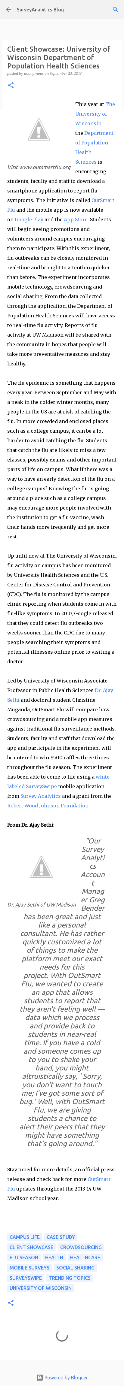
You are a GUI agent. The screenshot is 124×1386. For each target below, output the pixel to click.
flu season (24, 1257)
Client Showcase (31, 1247)
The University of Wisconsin (95, 113)
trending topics (70, 1278)
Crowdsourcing (81, 1247)
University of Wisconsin (41, 1288)
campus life (25, 1237)
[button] (10, 86)
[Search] (115, 9)
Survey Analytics (40, 796)
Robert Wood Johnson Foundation (47, 806)
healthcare (85, 1257)
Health (54, 1257)
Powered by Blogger (65, 1377)
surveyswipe (26, 1278)
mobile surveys (29, 1267)
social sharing (75, 1267)
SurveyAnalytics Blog (40, 9)
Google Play (29, 219)
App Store (76, 219)
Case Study (61, 1237)
